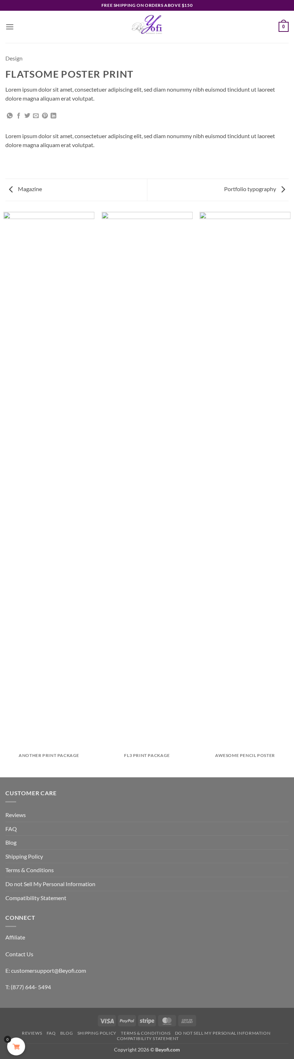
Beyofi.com (167, 1049)
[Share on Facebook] (19, 116)
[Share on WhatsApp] (10, 116)
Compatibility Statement (35, 897)
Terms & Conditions (29, 869)
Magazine (29, 188)
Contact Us (19, 954)
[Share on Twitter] (27, 116)
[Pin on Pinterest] (45, 116)
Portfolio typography (250, 188)
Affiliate (15, 937)
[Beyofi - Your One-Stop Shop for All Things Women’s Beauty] (147, 27)
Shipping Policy (24, 856)
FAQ (11, 828)
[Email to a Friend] (36, 116)
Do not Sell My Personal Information (50, 883)
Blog (10, 842)
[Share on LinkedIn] (53, 116)
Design (14, 58)
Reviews (15, 814)
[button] (9, 26)
